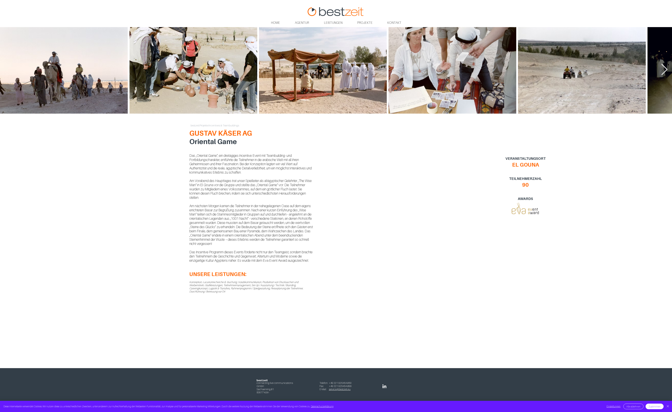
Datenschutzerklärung (322, 406)
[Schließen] (668, 406)
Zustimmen (655, 406)
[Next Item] (664, 70)
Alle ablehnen (633, 406)
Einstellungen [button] (614, 406)
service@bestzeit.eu (340, 389)
